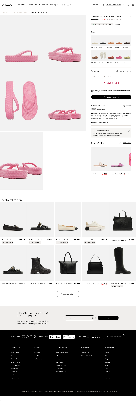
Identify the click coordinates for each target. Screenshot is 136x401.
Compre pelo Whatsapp (115, 336)
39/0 (109, 76)
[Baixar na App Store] (55, 337)
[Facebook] (27, 336)
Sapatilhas (107, 362)
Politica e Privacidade (86, 355)
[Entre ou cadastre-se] (128, 5)
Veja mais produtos (68, 294)
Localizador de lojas (61, 371)
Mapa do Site (14, 368)
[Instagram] (23, 336)
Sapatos (30, 4)
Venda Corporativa (16, 362)
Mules (106, 374)
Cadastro (58, 355)
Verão (12, 374)
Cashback (13, 355)
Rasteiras (107, 378)
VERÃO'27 (45, 4)
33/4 (93, 76)
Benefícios (14, 371)
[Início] (7, 5)
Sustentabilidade (15, 365)
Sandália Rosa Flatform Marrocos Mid (45, 12)
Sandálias (22, 12)
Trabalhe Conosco (16, 359)
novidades (21, 4)
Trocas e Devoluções (61, 365)
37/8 (103, 76)
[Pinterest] (35, 336)
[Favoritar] (130, 16)
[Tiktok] (31, 336)
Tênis (106, 368)
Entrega (58, 359)
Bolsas (37, 4)
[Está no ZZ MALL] (96, 336)
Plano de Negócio (38, 355)
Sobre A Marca (15, 352)
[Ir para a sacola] (133, 5)
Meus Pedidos (59, 362)
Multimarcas (37, 352)
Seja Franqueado (38, 359)
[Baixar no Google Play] (69, 337)
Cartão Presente (60, 368)
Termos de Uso (85, 352)
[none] (93, 317)
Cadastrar (108, 318)
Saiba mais (117, 24)
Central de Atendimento (62, 352)
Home (5, 12)
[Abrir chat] (131, 392)
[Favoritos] (124, 5)
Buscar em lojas (113, 97)
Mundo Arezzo (15, 378)
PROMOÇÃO (54, 4)
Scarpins (107, 359)
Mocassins (107, 365)
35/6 (98, 76)
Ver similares (127, 143)
